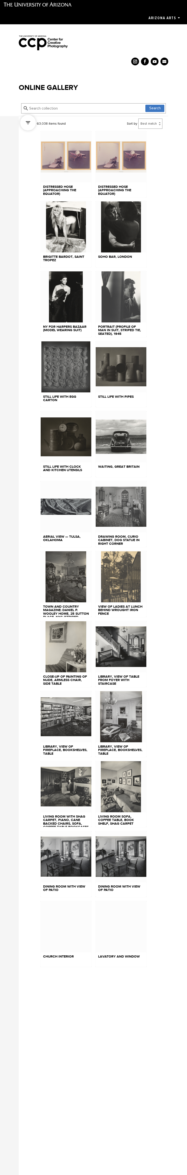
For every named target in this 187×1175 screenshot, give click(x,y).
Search (155, 108)
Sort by (132, 123)
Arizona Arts (162, 18)
